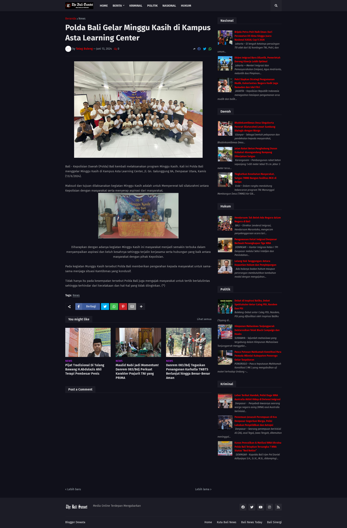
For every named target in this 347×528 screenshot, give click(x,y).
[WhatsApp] (210, 49)
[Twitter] (204, 49)
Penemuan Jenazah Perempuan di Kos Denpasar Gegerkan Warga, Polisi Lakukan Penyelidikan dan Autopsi (256, 421)
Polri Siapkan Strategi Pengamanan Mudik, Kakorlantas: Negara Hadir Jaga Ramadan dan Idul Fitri (256, 83)
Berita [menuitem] (117, 5)
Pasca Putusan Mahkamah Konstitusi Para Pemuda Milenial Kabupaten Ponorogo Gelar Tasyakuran (258, 356)
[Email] (132, 306)
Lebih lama (202, 489)
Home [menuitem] (104, 5)
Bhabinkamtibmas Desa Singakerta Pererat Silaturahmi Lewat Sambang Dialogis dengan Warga (255, 126)
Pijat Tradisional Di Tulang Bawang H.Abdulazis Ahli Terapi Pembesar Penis (84, 369)
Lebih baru (74, 489)
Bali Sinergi (274, 522)
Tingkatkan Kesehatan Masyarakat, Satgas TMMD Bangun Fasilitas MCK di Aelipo (255, 178)
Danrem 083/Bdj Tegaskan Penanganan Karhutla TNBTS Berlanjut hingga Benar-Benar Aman (188, 371)
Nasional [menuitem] (169, 5)
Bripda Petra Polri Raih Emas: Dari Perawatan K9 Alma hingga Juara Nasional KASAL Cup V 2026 (253, 36)
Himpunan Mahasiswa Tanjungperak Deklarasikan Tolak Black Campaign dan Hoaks (257, 330)
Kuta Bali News (226, 522)
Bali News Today (251, 522)
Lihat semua (204, 319)
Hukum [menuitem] (186, 5)
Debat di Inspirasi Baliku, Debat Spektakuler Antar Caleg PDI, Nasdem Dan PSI (256, 304)
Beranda (70, 18)
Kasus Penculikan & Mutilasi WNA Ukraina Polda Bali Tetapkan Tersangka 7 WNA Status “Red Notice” (258, 446)
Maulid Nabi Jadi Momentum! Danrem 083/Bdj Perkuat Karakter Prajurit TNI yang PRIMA (137, 371)
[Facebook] (199, 49)
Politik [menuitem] (152, 5)
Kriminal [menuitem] (135, 5)
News (82, 18)
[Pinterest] (123, 306)
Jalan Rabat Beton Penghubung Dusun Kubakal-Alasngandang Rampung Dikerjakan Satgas (256, 152)
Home (208, 522)
